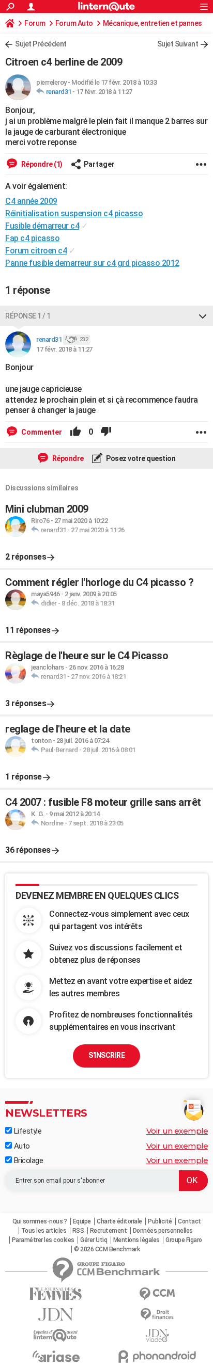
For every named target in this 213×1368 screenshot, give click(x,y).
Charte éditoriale (119, 1221)
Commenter (41, 432)
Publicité (160, 1221)
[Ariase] (55, 1356)
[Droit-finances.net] (157, 1314)
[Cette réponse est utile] (75, 432)
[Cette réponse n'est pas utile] (106, 432)
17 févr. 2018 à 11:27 (104, 92)
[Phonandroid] (157, 1356)
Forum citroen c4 (36, 251)
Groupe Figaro (183, 1240)
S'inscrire (106, 1055)
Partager (99, 164)
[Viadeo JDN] (157, 1335)
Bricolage (27, 1160)
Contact (189, 1221)
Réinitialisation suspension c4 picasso (74, 213)
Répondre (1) (41, 164)
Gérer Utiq (93, 1240)
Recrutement (108, 1230)
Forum (34, 23)
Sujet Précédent (41, 44)
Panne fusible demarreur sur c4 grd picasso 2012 (92, 263)
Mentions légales (136, 1240)
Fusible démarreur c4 (42, 226)
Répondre (67, 458)
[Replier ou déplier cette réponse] (202, 316)
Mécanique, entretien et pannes (152, 23)
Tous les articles (44, 1230)
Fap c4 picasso (32, 238)
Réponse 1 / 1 (28, 316)
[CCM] (157, 1293)
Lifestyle (26, 1131)
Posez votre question (140, 458)
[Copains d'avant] (55, 1335)
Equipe (82, 1221)
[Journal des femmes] (55, 1293)
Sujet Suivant (178, 44)
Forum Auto (74, 23)
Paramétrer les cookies (43, 1240)
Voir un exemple (177, 1131)
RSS (78, 1230)
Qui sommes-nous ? (39, 1221)
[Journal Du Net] (55, 1314)
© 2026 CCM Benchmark (107, 1249)
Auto (21, 1146)
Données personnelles (163, 1230)
